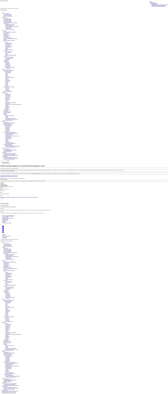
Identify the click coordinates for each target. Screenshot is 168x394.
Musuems (5, 39)
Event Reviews (8, 68)
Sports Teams (7, 59)
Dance (6, 75)
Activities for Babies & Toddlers (10, 24)
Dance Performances (8, 276)
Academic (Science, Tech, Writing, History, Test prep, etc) (14, 104)
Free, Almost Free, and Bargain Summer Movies (10, 22)
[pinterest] (3, 230)
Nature (6, 78)
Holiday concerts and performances (10, 143)
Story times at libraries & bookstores (11, 118)
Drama (37, 197)
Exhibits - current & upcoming (10, 115)
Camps (3, 69)
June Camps (7, 88)
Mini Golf (7, 54)
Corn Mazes (7, 131)
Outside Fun (5, 50)
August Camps (8, 90)
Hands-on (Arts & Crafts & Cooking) (11, 102)
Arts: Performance (31, 197)
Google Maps (5, 179)
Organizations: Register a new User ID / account (158, 5)
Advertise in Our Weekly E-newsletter (9, 159)
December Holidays (20, 197)
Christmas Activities (8, 138)
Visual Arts (7, 79)
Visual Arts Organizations (9, 49)
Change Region (152, 2)
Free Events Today (6, 13)
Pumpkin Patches (8, 130)
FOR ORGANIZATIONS (153, 3)
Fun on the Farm (8, 126)
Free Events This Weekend (7, 14)
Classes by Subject (8, 94)
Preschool (7, 105)
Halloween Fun (8, 127)
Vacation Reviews (8, 65)
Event (1, 197)
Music (6, 73)
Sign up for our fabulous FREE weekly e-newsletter (11, 158)
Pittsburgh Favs (4, 152)
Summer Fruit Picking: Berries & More (9, 40)
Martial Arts (7, 98)
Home (151, 1)
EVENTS (3, 17)
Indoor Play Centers (6, 263)
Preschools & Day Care (7, 35)
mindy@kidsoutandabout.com (37, 173)
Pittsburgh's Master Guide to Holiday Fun (9, 132)
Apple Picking (8, 129)
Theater (7, 74)
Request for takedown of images (6, 222)
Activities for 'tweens (8, 27)
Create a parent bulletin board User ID (7, 218)
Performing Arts (8, 99)
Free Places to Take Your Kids (8, 16)
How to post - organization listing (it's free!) (8, 215)
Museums (7, 47)
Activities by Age (6, 23)
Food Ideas (7, 62)
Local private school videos (7, 37)
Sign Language (8, 103)
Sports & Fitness (8, 325)
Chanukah (7, 139)
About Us (3, 234)
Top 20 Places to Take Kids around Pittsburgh (10, 153)
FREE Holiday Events (9, 137)
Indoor (28, 197)
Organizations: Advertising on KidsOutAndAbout (158, 6)
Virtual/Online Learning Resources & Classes (10, 149)
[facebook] (3, 226)
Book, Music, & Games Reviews (10, 67)
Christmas (24, 197)
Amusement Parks (8, 52)
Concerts (7, 42)
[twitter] (3, 228)
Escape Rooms (6, 34)
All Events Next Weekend (7, 21)
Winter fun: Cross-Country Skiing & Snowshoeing (13, 146)
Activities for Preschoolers (9, 25)
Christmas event (4, 197)
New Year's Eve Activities (9, 142)
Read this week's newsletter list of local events (10, 157)
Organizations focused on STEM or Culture (12, 119)
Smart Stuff (5, 114)
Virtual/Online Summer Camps (8, 91)
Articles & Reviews (6, 61)
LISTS (3, 30)
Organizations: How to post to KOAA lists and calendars (159, 4)
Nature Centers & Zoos (9, 51)
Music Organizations (8, 43)
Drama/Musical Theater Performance (12, 197)
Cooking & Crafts (8, 80)
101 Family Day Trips (5, 162)
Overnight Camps (8, 72)
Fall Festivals (7, 128)
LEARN (3, 92)
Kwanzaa (7, 140)
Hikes (6, 53)
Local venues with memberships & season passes (10, 38)
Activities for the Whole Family (10, 29)
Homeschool (7, 106)
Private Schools (6, 36)
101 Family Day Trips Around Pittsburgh (9, 154)
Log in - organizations (5, 217)
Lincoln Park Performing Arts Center (8, 175)
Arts (4, 41)
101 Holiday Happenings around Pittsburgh (12, 133)
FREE (3, 12)
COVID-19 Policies (5, 219)
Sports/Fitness (7, 76)
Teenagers (7, 85)
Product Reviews (8, 66)
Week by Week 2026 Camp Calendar (9, 86)
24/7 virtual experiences (7, 151)
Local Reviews (8, 64)
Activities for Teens (8, 28)
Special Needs (6, 60)
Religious (7, 82)
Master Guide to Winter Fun (8, 144)
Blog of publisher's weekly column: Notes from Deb (11, 155)
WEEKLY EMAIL (4, 156)
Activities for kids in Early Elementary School (12, 26)
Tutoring (5, 113)
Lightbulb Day (8, 141)
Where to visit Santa (8, 366)
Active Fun (5, 286)
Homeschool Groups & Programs (8, 120)
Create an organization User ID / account (8, 216)
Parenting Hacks (8, 63)
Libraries (7, 116)
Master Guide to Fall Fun (7, 124)
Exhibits (7, 48)
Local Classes (6, 93)
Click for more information (4, 185)
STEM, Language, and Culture (10, 77)
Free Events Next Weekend (7, 15)
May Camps (7, 87)
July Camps (7, 89)
